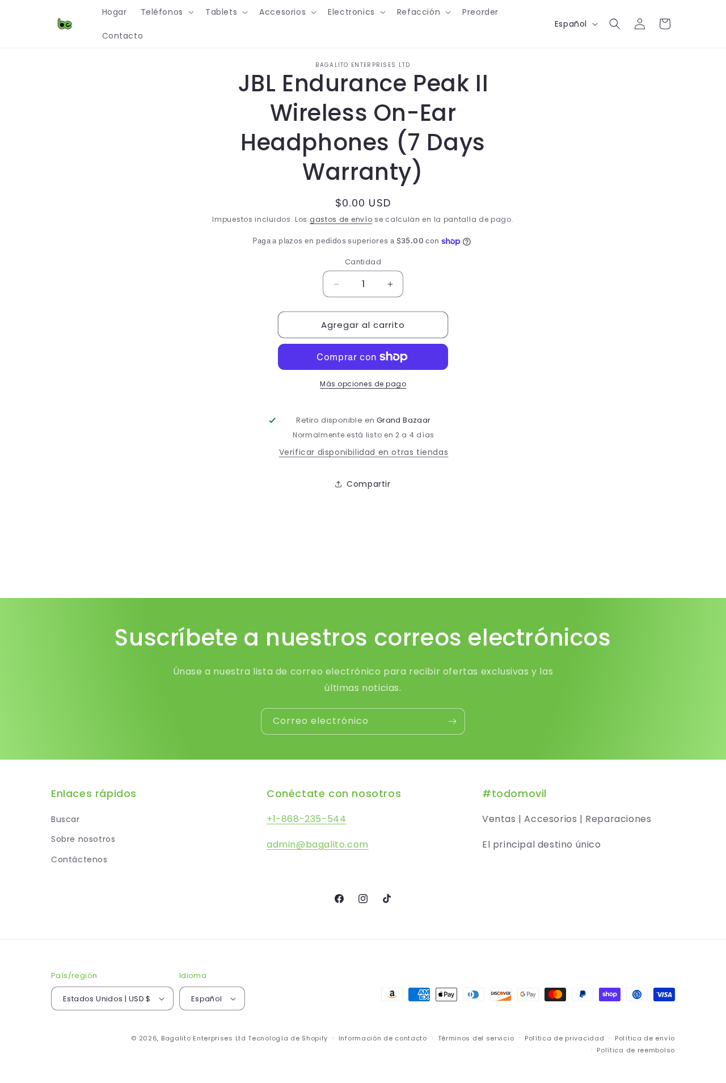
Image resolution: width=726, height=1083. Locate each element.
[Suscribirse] (452, 721)
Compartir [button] (368, 484)
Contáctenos (79, 859)
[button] (166, 12)
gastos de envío (341, 219)
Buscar (65, 819)
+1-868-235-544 (306, 818)
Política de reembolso (636, 1050)
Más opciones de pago (363, 384)
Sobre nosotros (83, 839)
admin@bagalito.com (318, 844)
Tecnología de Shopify (288, 1038)
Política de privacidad (564, 1038)
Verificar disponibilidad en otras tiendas (364, 452)
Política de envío (645, 1038)
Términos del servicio (476, 1038)
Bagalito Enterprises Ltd (203, 1038)
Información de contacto (383, 1038)
